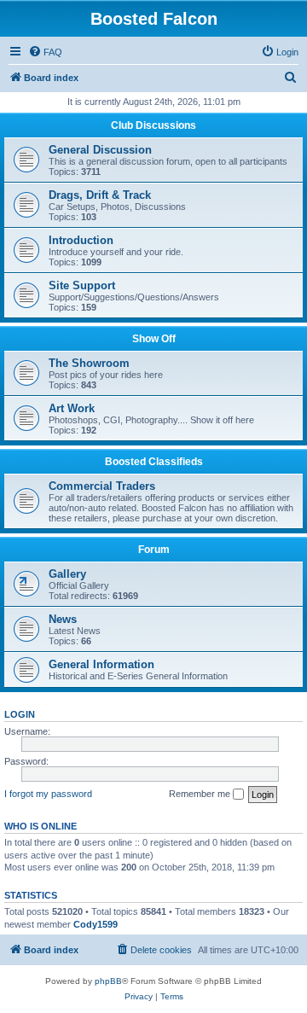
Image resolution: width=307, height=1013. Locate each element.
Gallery (67, 574)
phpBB (108, 981)
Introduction (81, 240)
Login (19, 714)
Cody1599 (95, 924)
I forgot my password (48, 794)
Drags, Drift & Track (100, 195)
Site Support (82, 285)
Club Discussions (153, 125)
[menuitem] (45, 52)
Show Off (154, 339)
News (63, 619)
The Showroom (89, 363)
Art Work (72, 408)
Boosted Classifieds (154, 462)
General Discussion (100, 149)
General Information (101, 664)
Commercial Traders (102, 486)
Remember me (201, 794)
